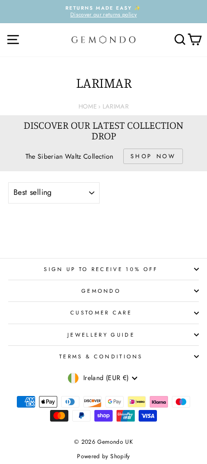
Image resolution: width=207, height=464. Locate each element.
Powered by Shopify (103, 456)
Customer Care (101, 312)
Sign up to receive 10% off (101, 269)
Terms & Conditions (101, 356)
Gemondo (101, 291)
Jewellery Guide (101, 335)
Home (87, 106)
